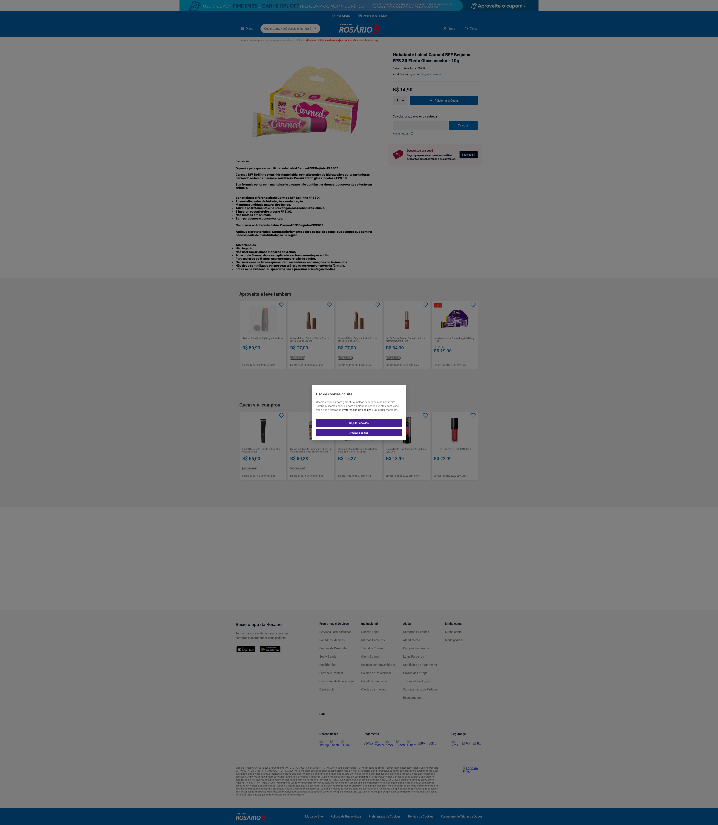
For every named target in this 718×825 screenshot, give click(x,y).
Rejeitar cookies (359, 422)
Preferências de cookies (356, 409)
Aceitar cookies (359, 432)
